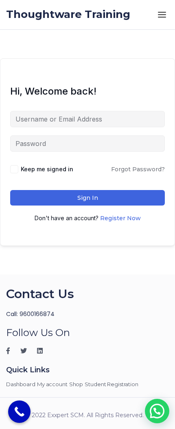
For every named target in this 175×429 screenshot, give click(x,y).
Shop (76, 384)
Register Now (120, 218)
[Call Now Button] (19, 411)
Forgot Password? (138, 169)
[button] (157, 411)
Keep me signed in (47, 169)
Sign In (87, 197)
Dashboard (20, 384)
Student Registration (111, 384)
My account (52, 384)
